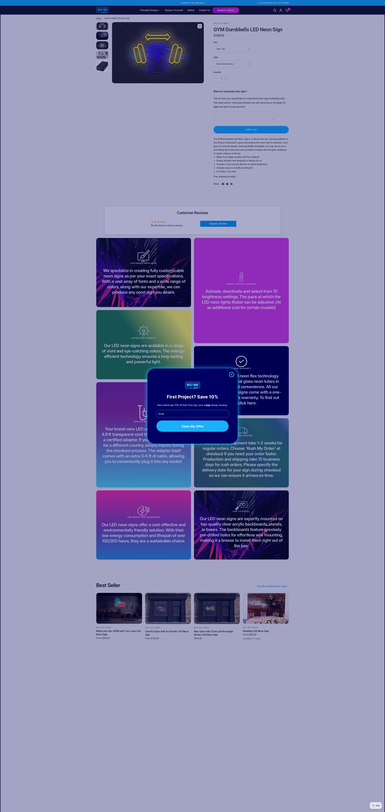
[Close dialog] (231, 374)
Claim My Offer (193, 426)
